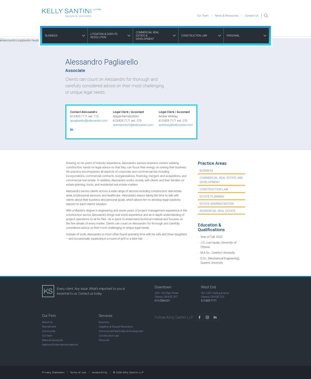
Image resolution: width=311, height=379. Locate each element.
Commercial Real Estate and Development (221, 180)
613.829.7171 (209, 300)
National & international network (60, 344)
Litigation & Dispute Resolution (104, 35)
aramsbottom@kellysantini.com (133, 125)
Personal (233, 35)
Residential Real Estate (217, 211)
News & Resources (226, 15)
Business (51, 35)
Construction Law (194, 35)
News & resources (52, 340)
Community (48, 331)
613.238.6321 (162, 300)
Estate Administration (217, 203)
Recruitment (49, 326)
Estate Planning (212, 196)
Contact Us (251, 15)
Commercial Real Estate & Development (147, 35)
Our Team (203, 15)
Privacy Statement (53, 372)
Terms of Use (78, 372)
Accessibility (99, 372)
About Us (47, 322)
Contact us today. (90, 293)
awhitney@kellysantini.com (176, 125)
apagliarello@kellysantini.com (88, 120)
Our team (47, 335)
